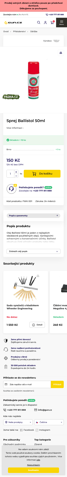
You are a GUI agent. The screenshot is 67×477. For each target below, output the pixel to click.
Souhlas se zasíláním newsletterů (18, 391)
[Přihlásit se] (45, 22)
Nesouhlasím (33, 465)
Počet (10, 174)
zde (38, 460)
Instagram (44, 430)
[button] (39, 22)
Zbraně (38, 444)
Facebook (29, 430)
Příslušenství (19, 31)
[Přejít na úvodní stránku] (13, 22)
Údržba (33, 31)
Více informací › (15, 128)
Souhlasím (33, 470)
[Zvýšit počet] (16, 172)
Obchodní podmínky (14, 444)
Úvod (5, 31)
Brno (9, 149)
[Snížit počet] (16, 176)
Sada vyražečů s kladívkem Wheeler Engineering (23, 307)
